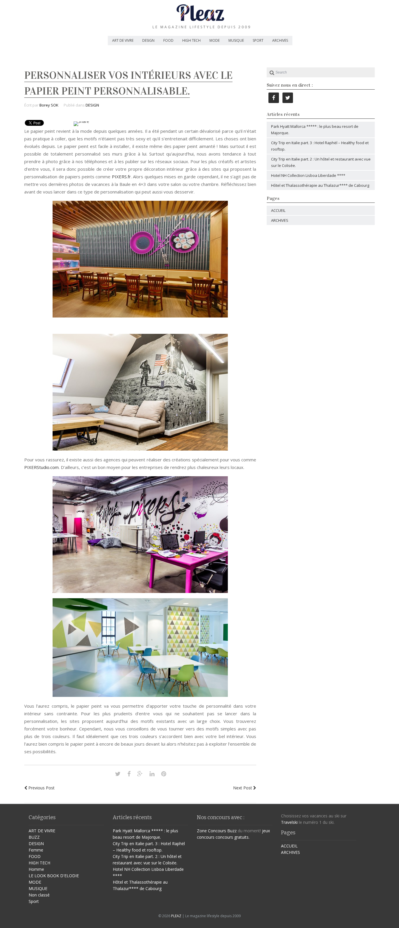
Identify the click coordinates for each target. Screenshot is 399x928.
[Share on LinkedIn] (152, 773)
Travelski (289, 822)
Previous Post (41, 788)
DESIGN (148, 40)
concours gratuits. (232, 837)
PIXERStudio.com (41, 467)
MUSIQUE (236, 40)
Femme (36, 850)
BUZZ (34, 837)
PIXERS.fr (121, 176)
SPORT (258, 40)
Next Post (243, 788)
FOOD (168, 40)
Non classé (39, 895)
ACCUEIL (278, 210)
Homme (36, 869)
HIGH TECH (191, 40)
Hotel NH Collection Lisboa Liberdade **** (308, 175)
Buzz (232, 830)
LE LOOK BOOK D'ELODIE (54, 875)
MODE (214, 40)
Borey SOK (48, 105)
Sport (34, 901)
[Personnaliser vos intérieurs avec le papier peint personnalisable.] (118, 773)
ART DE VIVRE (122, 40)
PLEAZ (176, 915)
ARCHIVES (280, 40)
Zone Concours (211, 830)
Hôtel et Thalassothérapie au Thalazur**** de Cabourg (320, 185)
